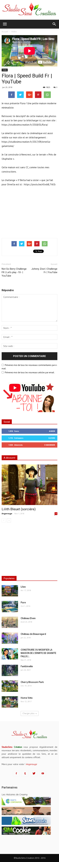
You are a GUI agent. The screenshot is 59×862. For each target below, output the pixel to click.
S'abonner (49, 445)
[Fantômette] (10, 670)
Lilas (23, 586)
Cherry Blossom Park (32, 682)
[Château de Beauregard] (10, 638)
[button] (54, 24)
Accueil (5, 31)
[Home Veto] (10, 702)
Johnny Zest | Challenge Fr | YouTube (44, 270)
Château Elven (28, 618)
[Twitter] (34, 773)
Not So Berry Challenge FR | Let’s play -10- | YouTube (14, 272)
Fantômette (27, 666)
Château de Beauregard (33, 634)
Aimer (52, 431)
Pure (23, 602)
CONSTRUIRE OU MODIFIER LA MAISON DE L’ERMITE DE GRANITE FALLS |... (38, 653)
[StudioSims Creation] (29, 10)
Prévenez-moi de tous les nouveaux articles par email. (30, 372)
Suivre (51, 438)
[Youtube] (42, 773)
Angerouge (7, 513)
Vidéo (5, 70)
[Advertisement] (29, 211)
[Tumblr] (25, 773)
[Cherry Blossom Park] (10, 686)
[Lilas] (10, 590)
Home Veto (27, 698)
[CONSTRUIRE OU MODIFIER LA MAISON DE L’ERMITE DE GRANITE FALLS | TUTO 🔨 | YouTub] (10, 653)
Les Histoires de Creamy (15, 794)
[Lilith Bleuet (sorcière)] (29, 484)
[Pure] (10, 606)
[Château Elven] (10, 622)
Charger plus (28, 713)
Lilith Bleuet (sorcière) (19, 509)
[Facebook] (16, 773)
